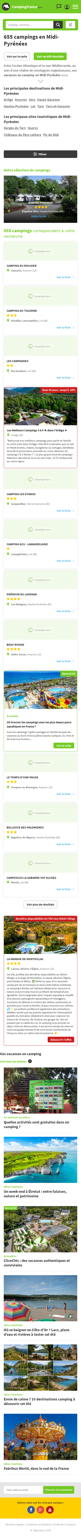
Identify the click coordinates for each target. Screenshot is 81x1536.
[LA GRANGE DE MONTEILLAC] (40, 935)
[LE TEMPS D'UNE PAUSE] (40, 762)
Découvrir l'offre (60, 1039)
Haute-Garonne (48, 99)
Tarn (40, 106)
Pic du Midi (51, 135)
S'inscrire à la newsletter (58, 1490)
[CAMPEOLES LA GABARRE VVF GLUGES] (40, 863)
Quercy (33, 128)
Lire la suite (64, 745)
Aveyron (21, 99)
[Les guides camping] (60, 6)
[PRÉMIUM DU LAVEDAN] (40, 579)
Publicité (58, 1524)
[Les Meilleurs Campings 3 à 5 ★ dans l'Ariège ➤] (40, 406)
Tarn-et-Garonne (58, 106)
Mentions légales (14, 1524)
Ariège (8, 99)
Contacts (71, 1524)
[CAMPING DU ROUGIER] (40, 251)
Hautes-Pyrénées (16, 106)
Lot (33, 106)
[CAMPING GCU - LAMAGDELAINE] (40, 529)
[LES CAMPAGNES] (40, 346)
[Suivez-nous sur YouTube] (50, 1510)
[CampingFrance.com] (40, 6)
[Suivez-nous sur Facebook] (31, 1510)
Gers (32, 99)
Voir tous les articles (13, 1061)
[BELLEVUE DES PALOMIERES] (40, 812)
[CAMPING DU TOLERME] (40, 296)
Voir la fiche (64, 277)
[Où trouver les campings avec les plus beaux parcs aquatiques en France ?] (40, 690)
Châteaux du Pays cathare (22, 135)
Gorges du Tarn (15, 128)
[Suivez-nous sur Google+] (40, 1510)
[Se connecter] (68, 7)
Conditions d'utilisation (39, 1524)
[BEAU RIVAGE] (40, 630)
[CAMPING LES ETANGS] (40, 479)
